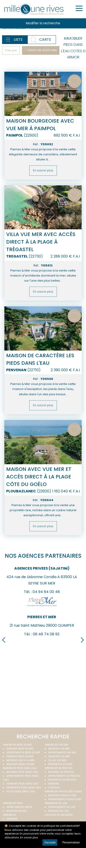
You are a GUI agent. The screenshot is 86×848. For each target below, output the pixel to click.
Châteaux (54, 787)
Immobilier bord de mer (17, 744)
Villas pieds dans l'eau (20, 791)
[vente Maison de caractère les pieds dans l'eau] (43, 328)
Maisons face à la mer (20, 760)
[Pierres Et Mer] (42, 608)
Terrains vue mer (59, 756)
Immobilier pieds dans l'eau (20, 768)
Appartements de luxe (61, 807)
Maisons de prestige (61, 772)
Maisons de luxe (58, 811)
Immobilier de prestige (58, 768)
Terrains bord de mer (19, 756)
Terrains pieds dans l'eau (22, 783)
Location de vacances (59, 815)
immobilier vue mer (56, 744)
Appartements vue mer (62, 752)
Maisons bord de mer (19, 748)
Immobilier (9, 815)
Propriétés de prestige (62, 780)
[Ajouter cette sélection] (74, 81)
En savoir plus (43, 170)
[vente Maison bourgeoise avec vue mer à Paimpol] (43, 94)
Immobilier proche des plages (63, 791)
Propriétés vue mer (60, 764)
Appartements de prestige (64, 776)
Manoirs (53, 783)
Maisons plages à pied (62, 795)
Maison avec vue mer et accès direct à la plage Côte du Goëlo (38, 477)
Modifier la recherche (43, 23)
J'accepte (50, 842)
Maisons (11, 819)
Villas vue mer (57, 760)
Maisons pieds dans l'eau (22, 772)
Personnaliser (71, 842)
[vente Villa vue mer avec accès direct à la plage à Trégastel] (43, 207)
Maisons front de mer (20, 764)
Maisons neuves (16, 811)
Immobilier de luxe (56, 803)
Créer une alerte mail (42, 50)
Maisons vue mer (59, 748)
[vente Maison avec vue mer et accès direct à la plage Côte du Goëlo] (43, 442)
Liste (18, 39)
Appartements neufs (19, 807)
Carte (45, 39)
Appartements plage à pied (64, 799)
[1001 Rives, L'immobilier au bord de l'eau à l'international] (34, 9)
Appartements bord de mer (23, 752)
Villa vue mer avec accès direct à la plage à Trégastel (40, 242)
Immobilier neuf (12, 803)
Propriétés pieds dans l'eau (23, 787)
